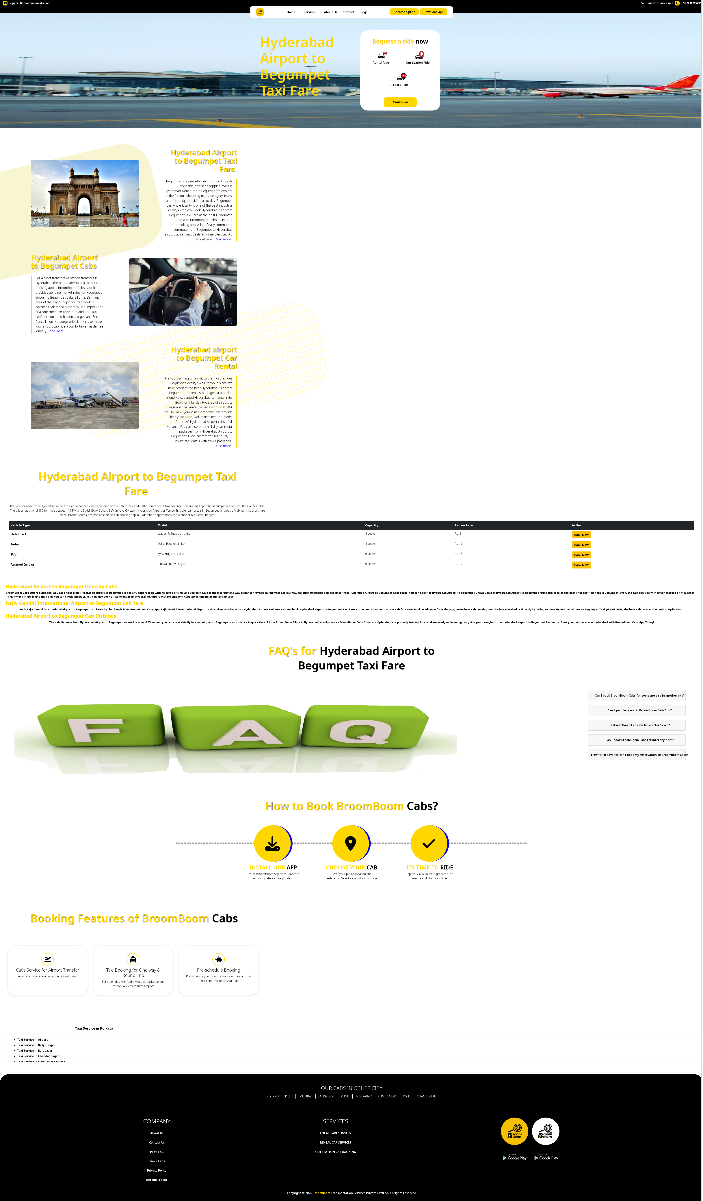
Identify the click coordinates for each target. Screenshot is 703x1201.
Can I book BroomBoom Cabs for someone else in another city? (640, 695)
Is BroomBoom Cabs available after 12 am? (639, 725)
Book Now (581, 535)
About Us (330, 12)
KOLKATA (273, 1096)
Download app (433, 12)
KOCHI (406, 1096)
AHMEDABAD (387, 1096)
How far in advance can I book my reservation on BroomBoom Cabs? (639, 755)
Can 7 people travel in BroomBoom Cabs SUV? (640, 710)
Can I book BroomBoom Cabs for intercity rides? (639, 740)
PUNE (345, 1096)
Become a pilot (404, 12)
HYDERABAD (363, 1096)
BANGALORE (326, 1096)
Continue (400, 102)
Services (310, 12)
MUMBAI (306, 1096)
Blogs (363, 12)
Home (291, 12)
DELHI (289, 1096)
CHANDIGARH (426, 1096)
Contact (348, 12)
